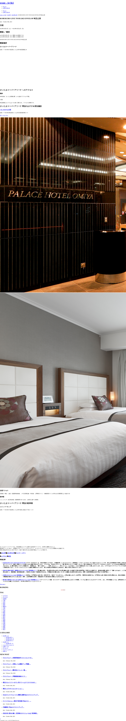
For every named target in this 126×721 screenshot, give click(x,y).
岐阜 (4, 612)
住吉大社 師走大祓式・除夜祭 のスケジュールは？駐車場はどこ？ (20, 570)
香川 (4, 629)
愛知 (4, 615)
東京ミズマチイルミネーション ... (13, 688)
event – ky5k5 (7, 3)
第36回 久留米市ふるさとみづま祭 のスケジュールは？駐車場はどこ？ (21, 579)
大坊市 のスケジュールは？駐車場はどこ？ (14, 575)
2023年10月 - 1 (9, 637)
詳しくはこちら (4, 115)
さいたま (5, 597)
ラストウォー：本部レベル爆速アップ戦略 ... (17, 664)
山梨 (4, 611)
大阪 (4, 608)
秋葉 (4, 621)
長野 (4, 626)
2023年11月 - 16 (10, 639)
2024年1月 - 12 (9, 643)
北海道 (4, 598)
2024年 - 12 (6, 642)
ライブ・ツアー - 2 (8, 649)
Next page (2, 584)
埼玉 (9, 556)
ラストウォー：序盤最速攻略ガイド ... (15, 676)
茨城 (4, 624)
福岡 (4, 620)
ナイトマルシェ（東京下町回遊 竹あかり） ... (17, 701)
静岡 (4, 628)
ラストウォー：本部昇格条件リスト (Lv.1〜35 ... (18, 658)
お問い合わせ (6, 8)
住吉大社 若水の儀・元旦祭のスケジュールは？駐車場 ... (20, 713)
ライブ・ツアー (21, 553)
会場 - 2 (5, 651)
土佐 (4, 601)
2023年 (4, 553)
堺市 (4, 604)
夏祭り (4, 606)
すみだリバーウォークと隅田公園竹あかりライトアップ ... (21, 695)
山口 (4, 609)
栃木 (4, 618)
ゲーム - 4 (5, 648)
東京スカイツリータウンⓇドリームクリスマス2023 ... (19, 682)
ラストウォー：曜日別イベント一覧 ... (15, 670)
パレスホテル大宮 (5, 109)
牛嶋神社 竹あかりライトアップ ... (13, 707)
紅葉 (4, 623)
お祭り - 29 (6, 646)
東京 (4, 617)
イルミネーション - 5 (8, 645)
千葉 (4, 600)
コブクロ (4, 556)
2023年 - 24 (6, 635)
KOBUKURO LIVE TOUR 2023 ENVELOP (14, 562)
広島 (4, 614)
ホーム (4, 6)
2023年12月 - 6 (9, 640)
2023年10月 (11, 553)
